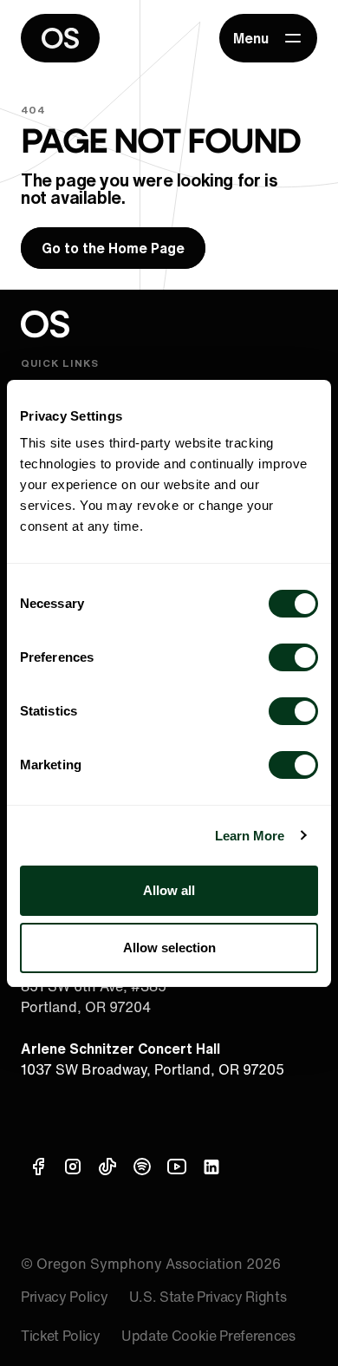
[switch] (293, 657)
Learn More (250, 835)
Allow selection (169, 947)
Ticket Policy (61, 1336)
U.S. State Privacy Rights (208, 1297)
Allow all (169, 890)
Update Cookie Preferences (208, 1336)
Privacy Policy (64, 1297)
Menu (251, 38)
